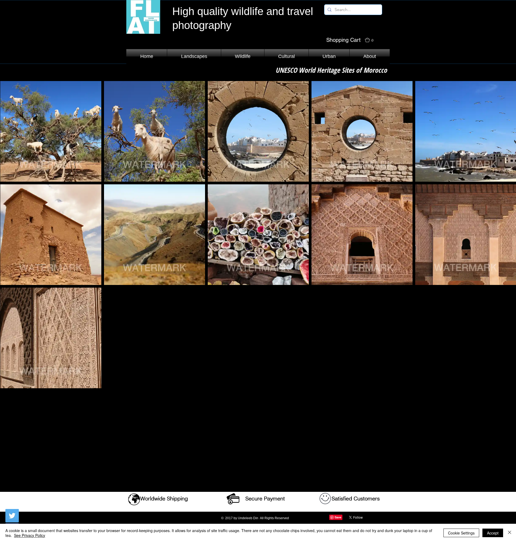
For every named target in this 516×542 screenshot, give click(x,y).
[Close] (509, 533)
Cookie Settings (461, 533)
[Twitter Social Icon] (12, 515)
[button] (371, 40)
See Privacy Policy (29, 535)
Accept (493, 533)
